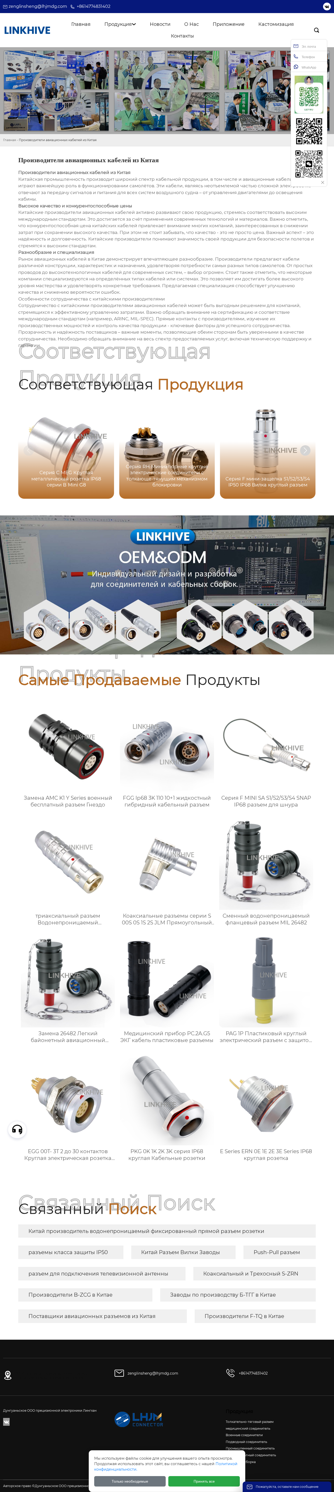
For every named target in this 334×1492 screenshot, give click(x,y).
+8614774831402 (93, 6)
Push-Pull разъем (277, 1252)
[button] (305, 450)
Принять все (204, 1481)
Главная (9, 140)
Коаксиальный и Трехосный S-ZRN (250, 1274)
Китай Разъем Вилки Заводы (180, 1252)
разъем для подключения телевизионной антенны (98, 1274)
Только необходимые (130, 1481)
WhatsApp (308, 67)
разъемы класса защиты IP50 (68, 1252)
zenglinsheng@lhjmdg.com (38, 6)
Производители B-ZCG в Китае (70, 1295)
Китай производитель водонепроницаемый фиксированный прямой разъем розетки (146, 1231)
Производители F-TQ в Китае (244, 1316)
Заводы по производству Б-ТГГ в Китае (223, 1295)
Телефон (308, 57)
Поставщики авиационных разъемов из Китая (92, 1316)
